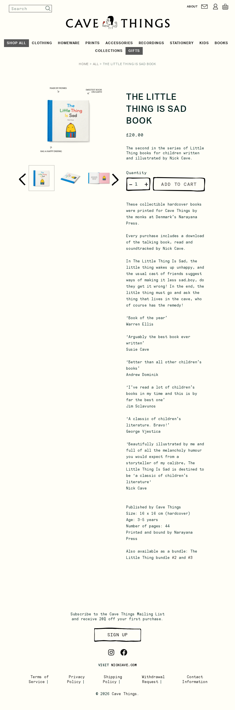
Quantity (136, 172)
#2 (174, 557)
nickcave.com (124, 665)
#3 (190, 557)
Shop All (16, 43)
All (96, 64)
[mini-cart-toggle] (225, 6)
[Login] (215, 6)
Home (84, 64)
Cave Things (124, 694)
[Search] (48, 8)
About (192, 6)
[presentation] (22, 179)
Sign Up (117, 634)
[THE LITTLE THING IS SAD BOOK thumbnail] (41, 178)
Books (221, 43)
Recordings (151, 43)
